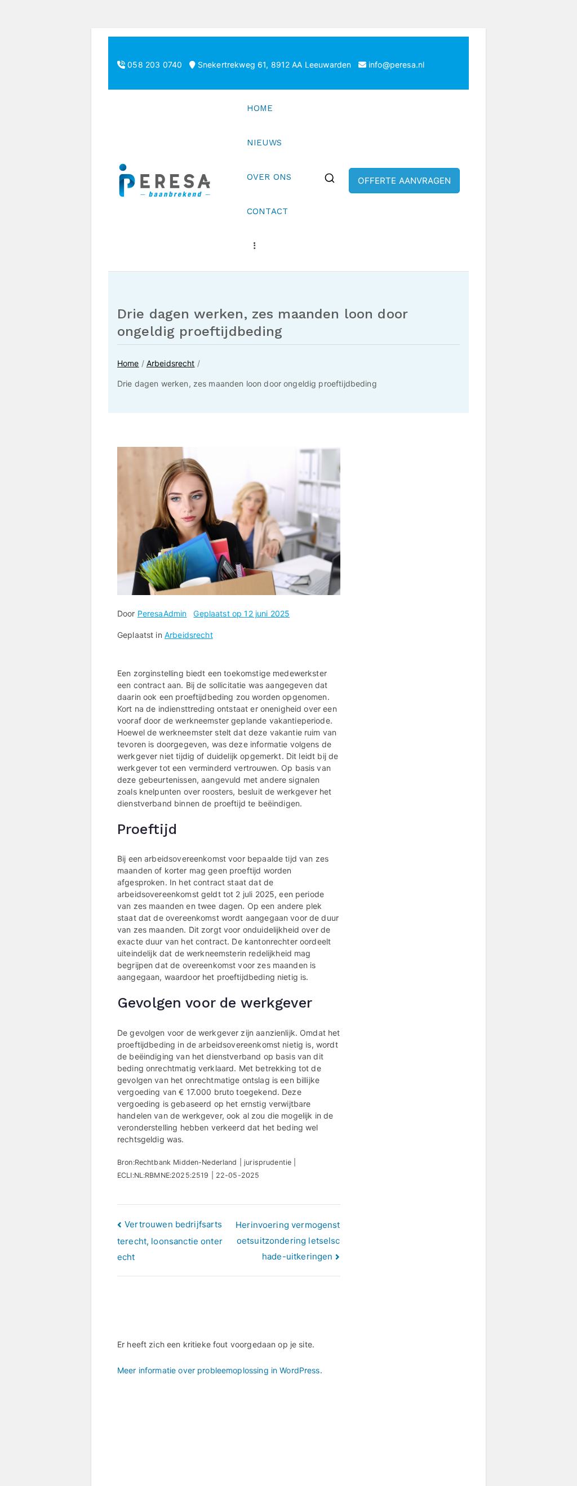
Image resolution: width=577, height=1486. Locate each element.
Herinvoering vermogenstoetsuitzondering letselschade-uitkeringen (288, 1240)
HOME (260, 108)
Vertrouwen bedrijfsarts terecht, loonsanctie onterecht (170, 1240)
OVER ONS (269, 177)
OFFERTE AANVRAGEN (404, 180)
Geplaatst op (241, 613)
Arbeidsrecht (189, 635)
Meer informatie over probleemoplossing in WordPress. (219, 1370)
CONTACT (267, 211)
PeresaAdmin (162, 613)
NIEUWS (264, 142)
